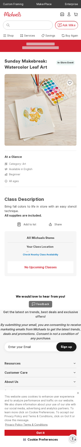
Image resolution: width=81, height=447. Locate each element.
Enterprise (71, 4)
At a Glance (13, 157)
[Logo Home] (12, 14)
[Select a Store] (62, 14)
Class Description (24, 199)
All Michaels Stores (40, 237)
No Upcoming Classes (40, 267)
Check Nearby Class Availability (40, 254)
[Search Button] (8, 25)
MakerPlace (44, 4)
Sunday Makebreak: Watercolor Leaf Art (26, 64)
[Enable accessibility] (72, 438)
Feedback (42, 304)
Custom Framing (13, 4)
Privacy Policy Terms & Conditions (26, 424)
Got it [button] (40, 433)
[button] (40, 439)
